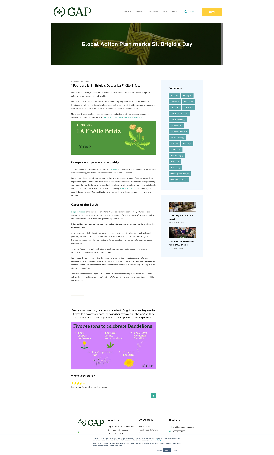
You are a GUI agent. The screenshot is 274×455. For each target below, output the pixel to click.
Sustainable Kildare (179, 180)
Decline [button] (176, 450)
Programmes (177, 156)
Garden (187, 144)
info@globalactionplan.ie (183, 427)
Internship (176, 150)
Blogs (87, 81)
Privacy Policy (157, 440)
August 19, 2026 (174, 222)
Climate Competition (179, 114)
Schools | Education (180, 174)
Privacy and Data (115, 433)
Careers (175, 108)
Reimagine (175, 168)
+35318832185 (179, 431)
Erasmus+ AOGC (177, 138)
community (176, 126)
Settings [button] (159, 450)
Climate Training (178, 120)
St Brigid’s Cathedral (128, 188)
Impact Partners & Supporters (121, 426)
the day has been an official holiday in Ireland (122, 117)
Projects (175, 162)
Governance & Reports (118, 430)
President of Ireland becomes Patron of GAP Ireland (181, 243)
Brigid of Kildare (78, 212)
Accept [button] (167, 450)
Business (175, 102)
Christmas (189, 108)
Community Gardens (179, 132)
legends (113, 169)
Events (174, 144)
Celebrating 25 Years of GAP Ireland (181, 217)
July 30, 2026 (173, 248)
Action (174, 96)
